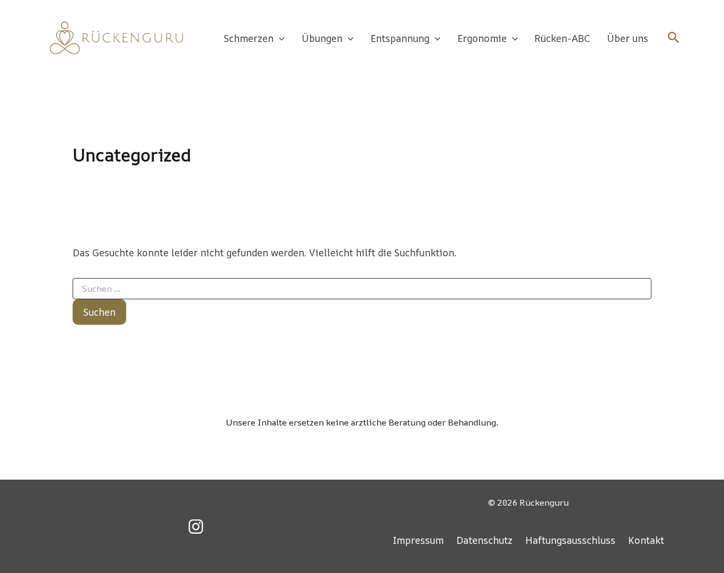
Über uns (627, 38)
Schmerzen (248, 38)
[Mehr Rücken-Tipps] (196, 526)
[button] (279, 38)
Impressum (418, 540)
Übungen (322, 38)
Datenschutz (484, 540)
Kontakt (646, 540)
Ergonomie (482, 38)
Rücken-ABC (562, 38)
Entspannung (399, 38)
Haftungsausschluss (570, 540)
